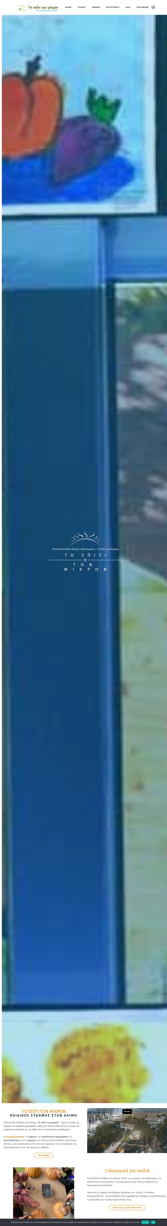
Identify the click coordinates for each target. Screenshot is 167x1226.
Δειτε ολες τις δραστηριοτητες (127, 1208)
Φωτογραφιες (113, 7)
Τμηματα (96, 7)
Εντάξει (145, 1222)
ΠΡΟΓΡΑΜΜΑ (43, 1155)
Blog (128, 7)
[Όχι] (164, 1222)
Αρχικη (68, 7)
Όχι (153, 1222)
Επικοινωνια (143, 7)
